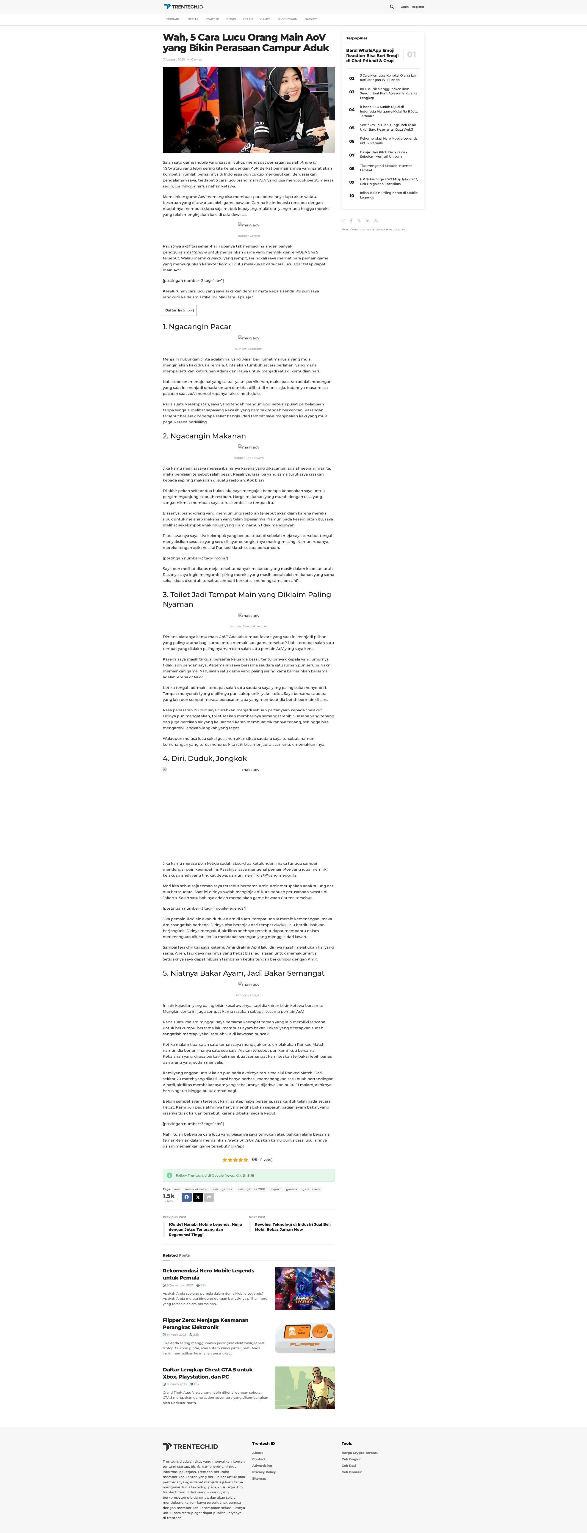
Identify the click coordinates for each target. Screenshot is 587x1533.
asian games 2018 (251, 1189)
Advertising (262, 1466)
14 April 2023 (176, 1334)
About (345, 229)
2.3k (195, 1334)
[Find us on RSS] (376, 220)
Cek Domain (352, 1472)
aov (177, 1189)
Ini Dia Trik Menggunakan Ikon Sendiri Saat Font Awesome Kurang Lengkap (388, 93)
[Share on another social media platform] (209, 1197)
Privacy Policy (264, 1472)
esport (276, 1189)
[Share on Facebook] (187, 1197)
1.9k (203, 1285)
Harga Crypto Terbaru (360, 1453)
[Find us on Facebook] (351, 220)
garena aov (311, 1189)
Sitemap (259, 1478)
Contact (355, 229)
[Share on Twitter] (198, 1197)
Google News (385, 229)
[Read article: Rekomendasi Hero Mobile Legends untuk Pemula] (305, 1288)
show (188, 310)
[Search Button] (392, 7)
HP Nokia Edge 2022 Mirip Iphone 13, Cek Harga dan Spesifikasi (389, 181)
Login (405, 6)
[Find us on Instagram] (343, 220)
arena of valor (196, 1189)
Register (418, 6)
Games (265, 19)
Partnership (368, 229)
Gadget (311, 19)
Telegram (399, 229)
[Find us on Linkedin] (367, 220)
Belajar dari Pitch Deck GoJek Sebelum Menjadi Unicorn (383, 154)
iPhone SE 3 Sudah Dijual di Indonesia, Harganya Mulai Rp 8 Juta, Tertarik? (389, 111)
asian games (222, 1189)
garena (291, 1189)
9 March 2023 (176, 1384)
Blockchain (287, 19)
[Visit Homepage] (183, 7)
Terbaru (173, 19)
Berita (193, 19)
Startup (212, 19)
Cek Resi (349, 1466)
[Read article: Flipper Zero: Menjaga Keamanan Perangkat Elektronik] (305, 1338)
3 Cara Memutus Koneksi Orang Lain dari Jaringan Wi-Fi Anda (389, 77)
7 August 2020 (174, 59)
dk (234, 1146)
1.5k (196, 1384)
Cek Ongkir (351, 1459)
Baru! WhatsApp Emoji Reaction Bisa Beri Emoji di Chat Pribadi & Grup (372, 55)
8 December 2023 (179, 1285)
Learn (248, 19)
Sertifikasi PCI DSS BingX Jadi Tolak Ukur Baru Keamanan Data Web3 (388, 127)
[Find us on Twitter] (359, 220)
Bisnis (231, 19)
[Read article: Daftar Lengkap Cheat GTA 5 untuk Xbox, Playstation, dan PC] (305, 1387)
